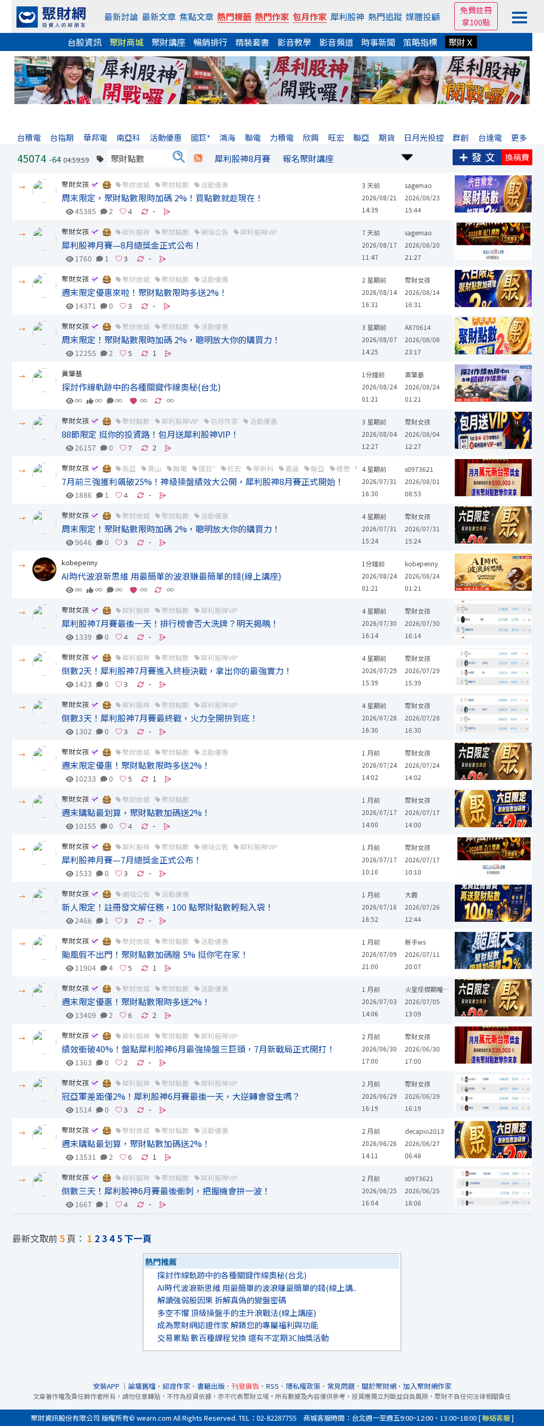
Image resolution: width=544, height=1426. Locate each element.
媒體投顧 (423, 16)
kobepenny (80, 562)
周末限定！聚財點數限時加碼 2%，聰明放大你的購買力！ (171, 339)
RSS (272, 1386)
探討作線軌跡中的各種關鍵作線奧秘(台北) (141, 386)
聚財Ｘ (461, 42)
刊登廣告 (245, 1386)
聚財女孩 (75, 184)
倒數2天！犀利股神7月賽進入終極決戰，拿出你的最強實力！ (177, 670)
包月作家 (310, 16)
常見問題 (341, 1386)
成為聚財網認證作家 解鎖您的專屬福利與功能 (237, 1324)
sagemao (418, 185)
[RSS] (198, 158)
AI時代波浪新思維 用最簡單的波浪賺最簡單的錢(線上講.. (256, 1287)
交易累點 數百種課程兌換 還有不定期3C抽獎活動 (243, 1337)
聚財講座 (168, 42)
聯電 (180, 468)
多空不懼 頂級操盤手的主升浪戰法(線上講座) (236, 1312)
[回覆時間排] (407, 156)
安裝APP (107, 1386)
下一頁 (137, 1238)
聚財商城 (126, 42)
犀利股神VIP (258, 232)
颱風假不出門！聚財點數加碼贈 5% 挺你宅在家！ (155, 954)
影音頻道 (336, 42)
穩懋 (343, 468)
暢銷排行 (210, 42)
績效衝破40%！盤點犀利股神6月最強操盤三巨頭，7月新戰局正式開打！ (198, 1048)
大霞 (411, 894)
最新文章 (159, 16)
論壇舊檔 (142, 1386)
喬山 (155, 468)
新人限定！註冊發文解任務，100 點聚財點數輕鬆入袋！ (168, 907)
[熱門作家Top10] (107, 184)
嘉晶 (292, 468)
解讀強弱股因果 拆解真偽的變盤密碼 (221, 1299)
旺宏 (234, 468)
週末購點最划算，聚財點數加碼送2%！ (136, 812)
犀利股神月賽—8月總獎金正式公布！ (132, 245)
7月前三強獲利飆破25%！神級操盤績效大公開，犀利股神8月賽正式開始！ (203, 481)
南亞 (129, 468)
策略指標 (420, 42)
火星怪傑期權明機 (430, 989)
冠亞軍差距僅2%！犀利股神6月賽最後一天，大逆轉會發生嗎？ (181, 1096)
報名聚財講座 (308, 158)
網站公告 (214, 232)
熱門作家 (272, 16)
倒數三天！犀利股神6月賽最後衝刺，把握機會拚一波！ (166, 1190)
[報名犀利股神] (272, 78)
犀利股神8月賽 (242, 158)
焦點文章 (197, 16)
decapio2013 (424, 1130)
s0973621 (419, 468)
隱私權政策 (303, 1386)
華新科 (263, 468)
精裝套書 (252, 42)
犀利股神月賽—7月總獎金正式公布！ (132, 859)
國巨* (207, 468)
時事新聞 (378, 42)
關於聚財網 (379, 1386)
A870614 (418, 327)
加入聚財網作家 (427, 1386)
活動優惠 (214, 185)
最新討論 (121, 16)
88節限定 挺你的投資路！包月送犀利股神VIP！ (150, 434)
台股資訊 (84, 42)
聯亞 (318, 468)
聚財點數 (175, 185)
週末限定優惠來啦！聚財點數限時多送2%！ (144, 292)
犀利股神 (347, 16)
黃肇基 (72, 373)
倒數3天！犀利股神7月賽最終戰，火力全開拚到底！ (160, 717)
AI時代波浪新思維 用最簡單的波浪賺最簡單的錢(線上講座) (172, 576)
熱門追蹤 (385, 16)
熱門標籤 (234, 16)
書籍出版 (211, 1386)
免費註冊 (476, 9)
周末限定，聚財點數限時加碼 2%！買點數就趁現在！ (163, 197)
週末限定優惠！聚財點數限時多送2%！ (136, 765)
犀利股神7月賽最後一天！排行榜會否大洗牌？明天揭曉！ (170, 623)
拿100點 (476, 22)
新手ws (415, 941)
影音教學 (294, 42)
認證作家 (176, 1386)
